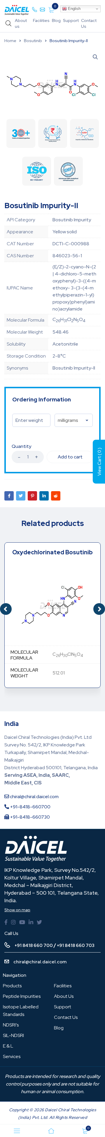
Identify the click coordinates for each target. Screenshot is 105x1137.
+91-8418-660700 (29, 807)
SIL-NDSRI (13, 1035)
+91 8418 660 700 (34, 945)
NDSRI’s (11, 1025)
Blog (56, 20)
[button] (99, 609)
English (73, 8)
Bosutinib (33, 40)
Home (10, 40)
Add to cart (70, 457)
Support (71, 20)
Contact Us (66, 1017)
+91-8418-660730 (29, 817)
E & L (8, 1046)
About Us (64, 996)
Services (11, 1056)
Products (12, 986)
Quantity (21, 446)
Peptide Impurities (22, 996)
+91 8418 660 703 (75, 945)
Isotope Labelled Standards (20, 1010)
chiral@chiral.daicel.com (34, 796)
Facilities (41, 20)
